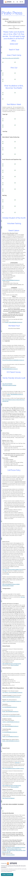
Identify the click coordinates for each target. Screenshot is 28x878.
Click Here (23, 597)
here (5, 571)
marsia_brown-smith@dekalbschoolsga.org (11, 716)
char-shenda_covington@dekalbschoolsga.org (12, 692)
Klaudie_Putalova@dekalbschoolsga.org (10, 280)
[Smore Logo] (8, 2)
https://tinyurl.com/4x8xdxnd (8, 798)
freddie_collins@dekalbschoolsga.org (15, 394)
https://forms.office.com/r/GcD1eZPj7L (10, 58)
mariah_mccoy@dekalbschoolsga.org (10, 736)
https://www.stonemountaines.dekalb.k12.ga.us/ (12, 569)
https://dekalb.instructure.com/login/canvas (11, 663)
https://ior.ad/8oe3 (15, 665)
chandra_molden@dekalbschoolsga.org (10, 721)
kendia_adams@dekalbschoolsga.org (10, 711)
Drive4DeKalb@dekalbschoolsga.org (10, 368)
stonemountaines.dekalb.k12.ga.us (14, 849)
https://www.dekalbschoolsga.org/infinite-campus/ (13, 768)
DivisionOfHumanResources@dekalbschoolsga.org (13, 360)
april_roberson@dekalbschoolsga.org (10, 726)
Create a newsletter (7, 874)
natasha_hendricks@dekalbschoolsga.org (11, 696)
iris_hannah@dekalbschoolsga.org (9, 732)
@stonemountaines (10, 854)
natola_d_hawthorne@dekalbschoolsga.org (11, 701)
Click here (17, 762)
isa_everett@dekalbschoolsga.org (9, 707)
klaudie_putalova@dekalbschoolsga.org (10, 741)
